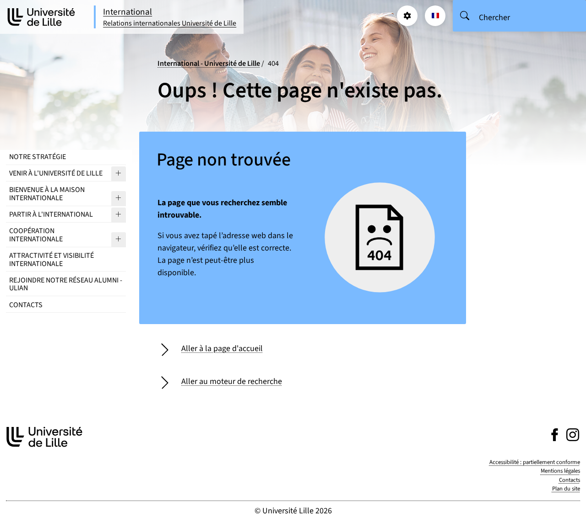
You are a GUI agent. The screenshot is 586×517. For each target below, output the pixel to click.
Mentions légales (560, 471)
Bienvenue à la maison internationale (47, 194)
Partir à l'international (51, 214)
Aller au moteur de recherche (231, 381)
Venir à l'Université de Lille (56, 173)
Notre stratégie (37, 157)
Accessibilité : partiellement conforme (534, 462)
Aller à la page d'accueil (222, 348)
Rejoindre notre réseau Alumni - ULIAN (65, 284)
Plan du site (566, 489)
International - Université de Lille (208, 63)
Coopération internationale (36, 235)
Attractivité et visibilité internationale (51, 260)
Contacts (26, 305)
